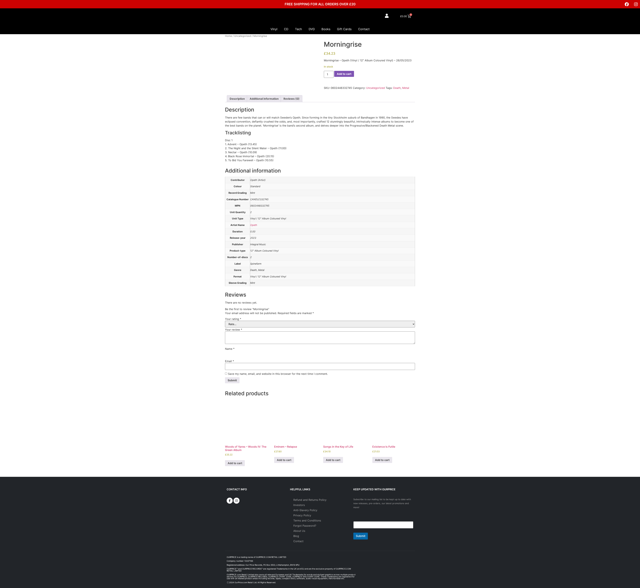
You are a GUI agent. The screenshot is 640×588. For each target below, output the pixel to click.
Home (228, 36)
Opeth (253, 225)
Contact (364, 29)
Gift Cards (344, 29)
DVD (312, 29)
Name (229, 348)
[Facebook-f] (230, 501)
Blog (296, 536)
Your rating (233, 319)
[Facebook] (626, 4)
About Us (299, 530)
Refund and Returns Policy (309, 499)
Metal (405, 88)
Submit (360, 536)
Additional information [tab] (264, 98)
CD (286, 29)
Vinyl (273, 29)
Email (229, 361)
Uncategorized (242, 36)
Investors (299, 505)
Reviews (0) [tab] (292, 98)
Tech (298, 29)
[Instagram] (636, 4)
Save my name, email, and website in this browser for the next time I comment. (278, 373)
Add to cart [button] (235, 463)
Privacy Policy (302, 515)
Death (397, 88)
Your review (233, 329)
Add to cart (344, 74)
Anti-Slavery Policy (305, 510)
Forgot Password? (304, 525)
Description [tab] (237, 98)
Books (326, 29)
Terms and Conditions (307, 520)
